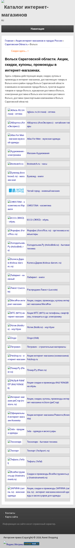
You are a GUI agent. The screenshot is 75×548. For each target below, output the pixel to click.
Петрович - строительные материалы (46, 347)
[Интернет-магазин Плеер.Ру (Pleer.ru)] (16, 372)
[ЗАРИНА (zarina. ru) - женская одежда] (16, 495)
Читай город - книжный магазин (43, 191)
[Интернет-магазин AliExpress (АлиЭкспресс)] (16, 126)
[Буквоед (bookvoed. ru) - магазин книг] (16, 180)
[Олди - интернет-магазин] (12, 338)
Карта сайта (11, 517)
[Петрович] (14, 347)
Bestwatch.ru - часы (37, 164)
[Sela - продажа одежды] (16, 433)
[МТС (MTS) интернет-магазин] (16, 316)
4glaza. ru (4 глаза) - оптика (41, 112)
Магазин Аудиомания (38, 153)
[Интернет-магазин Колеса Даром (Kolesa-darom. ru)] (16, 266)
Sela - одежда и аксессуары (41, 431)
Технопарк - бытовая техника (42, 442)
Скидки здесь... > (20, 51)
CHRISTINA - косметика (39, 205)
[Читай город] (16, 194)
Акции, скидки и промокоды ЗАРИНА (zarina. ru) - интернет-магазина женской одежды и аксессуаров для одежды (48, 492)
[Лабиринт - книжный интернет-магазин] (16, 279)
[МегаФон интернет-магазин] (16, 304)
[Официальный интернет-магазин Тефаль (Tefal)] (16, 463)
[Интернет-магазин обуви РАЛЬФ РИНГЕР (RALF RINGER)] (16, 388)
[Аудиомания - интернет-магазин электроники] (16, 155)
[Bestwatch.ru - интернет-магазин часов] (15, 164)
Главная (9, 40)
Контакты (10, 513)
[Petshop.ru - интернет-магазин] (16, 359)
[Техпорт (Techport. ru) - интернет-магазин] (13, 450)
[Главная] (2, 2)
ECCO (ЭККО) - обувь (38, 219)
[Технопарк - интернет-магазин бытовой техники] (14, 442)
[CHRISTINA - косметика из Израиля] (16, 209)
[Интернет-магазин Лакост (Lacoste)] (16, 291)
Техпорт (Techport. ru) (38, 450)
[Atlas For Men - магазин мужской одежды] (16, 142)
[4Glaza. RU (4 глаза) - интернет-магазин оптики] (16, 114)
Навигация (37, 28)
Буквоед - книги (35, 176)
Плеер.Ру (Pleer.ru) (37, 370)
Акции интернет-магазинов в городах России (39, 40)
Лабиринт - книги (35, 277)
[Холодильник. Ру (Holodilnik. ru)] (16, 250)
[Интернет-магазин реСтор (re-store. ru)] (16, 404)
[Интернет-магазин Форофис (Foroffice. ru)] (16, 234)
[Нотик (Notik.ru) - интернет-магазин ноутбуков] (16, 329)
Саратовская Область (16, 44)
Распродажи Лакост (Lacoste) (42, 289)
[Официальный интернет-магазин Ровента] (16, 420)
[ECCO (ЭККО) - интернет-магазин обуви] (16, 221)
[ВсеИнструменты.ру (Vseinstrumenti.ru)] (16, 479)
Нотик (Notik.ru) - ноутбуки (40, 327)
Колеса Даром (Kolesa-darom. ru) (44, 262)
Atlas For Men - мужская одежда (43, 139)
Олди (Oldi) (33, 338)
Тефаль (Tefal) (34, 461)
